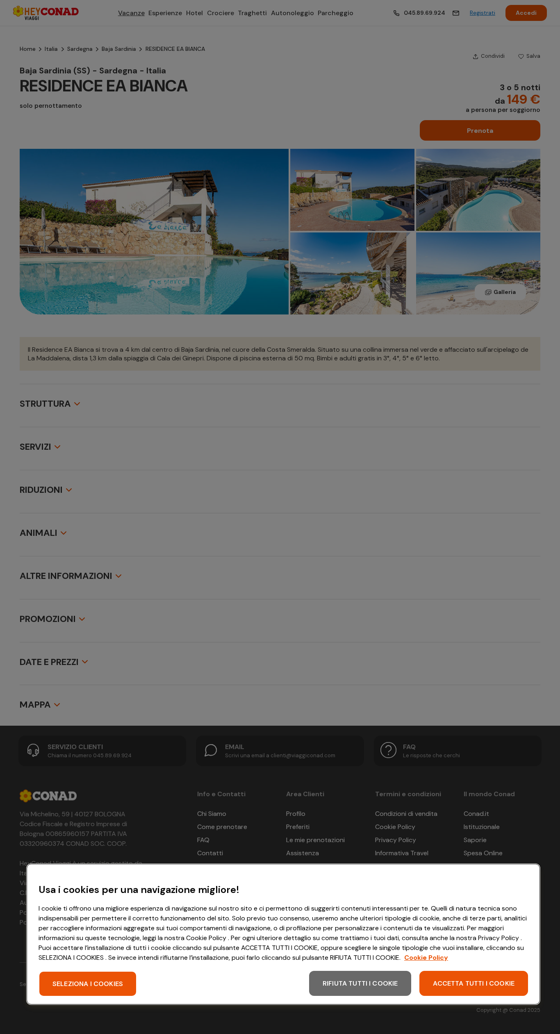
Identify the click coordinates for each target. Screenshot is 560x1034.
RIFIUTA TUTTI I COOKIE (360, 983)
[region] (283, 934)
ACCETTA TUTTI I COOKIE (473, 983)
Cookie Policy (426, 957)
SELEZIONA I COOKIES (87, 983)
